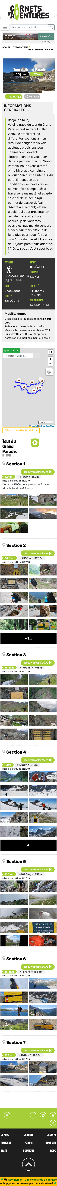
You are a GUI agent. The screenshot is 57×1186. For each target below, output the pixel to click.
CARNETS (28, 1134)
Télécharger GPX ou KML (19, 430)
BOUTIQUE (28, 1150)
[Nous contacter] (5, 1117)
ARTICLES (6, 1142)
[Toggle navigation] (5, 27)
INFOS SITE (50, 1142)
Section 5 (16, 861)
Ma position (12, 350)
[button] (19, 380)
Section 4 (16, 752)
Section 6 (16, 958)
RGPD (53, 1150)
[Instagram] (42, 1117)
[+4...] (28, 850)
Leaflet (34, 425)
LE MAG (5, 1134)
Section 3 (16, 654)
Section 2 (16, 545)
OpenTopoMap (47, 425)
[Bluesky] (51, 1117)
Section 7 (16, 1042)
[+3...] (28, 643)
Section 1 (15, 463)
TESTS (4, 1150)
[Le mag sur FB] (32, 1117)
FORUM (29, 1142)
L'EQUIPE (51, 1134)
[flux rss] (51, 1125)
